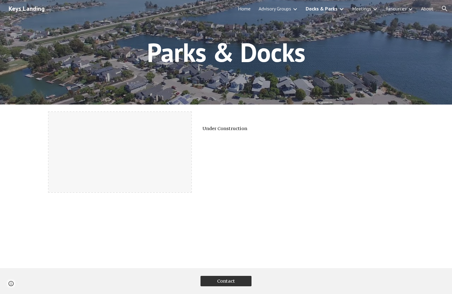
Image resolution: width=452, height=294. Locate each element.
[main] (226, 52)
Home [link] (244, 9)
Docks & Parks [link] (322, 9)
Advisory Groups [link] (275, 9)
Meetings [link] (361, 9)
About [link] (427, 9)
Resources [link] (396, 9)
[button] (444, 8)
